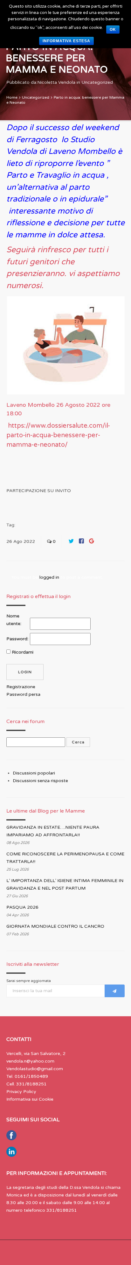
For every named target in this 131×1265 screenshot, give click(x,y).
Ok (113, 29)
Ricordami (22, 652)
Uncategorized (97, 82)
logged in (49, 577)
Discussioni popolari (34, 773)
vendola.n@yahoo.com (30, 1061)
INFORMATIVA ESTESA (66, 41)
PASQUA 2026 (22, 907)
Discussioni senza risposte (40, 780)
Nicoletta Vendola (56, 82)
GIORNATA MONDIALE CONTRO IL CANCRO (55, 926)
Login (25, 672)
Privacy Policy (21, 1091)
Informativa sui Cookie (29, 1099)
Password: (17, 639)
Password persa (23, 694)
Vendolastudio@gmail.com (34, 1068)
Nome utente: (13, 619)
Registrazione (20, 686)
